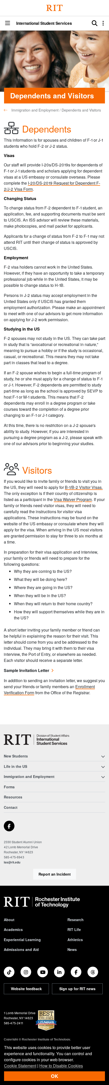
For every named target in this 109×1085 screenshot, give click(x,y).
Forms (9, 786)
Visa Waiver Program (73, 499)
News (72, 949)
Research (75, 919)
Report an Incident (55, 874)
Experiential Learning (22, 939)
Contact (10, 807)
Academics (13, 929)
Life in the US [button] (15, 766)
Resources (13, 796)
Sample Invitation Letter (26, 670)
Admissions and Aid (21, 949)
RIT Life (74, 929)
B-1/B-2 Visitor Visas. (84, 487)
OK (54, 1076)
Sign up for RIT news (77, 988)
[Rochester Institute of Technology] (54, 8)
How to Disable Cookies (61, 1066)
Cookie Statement (20, 1066)
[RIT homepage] (42, 902)
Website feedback (26, 988)
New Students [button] (16, 755)
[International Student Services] (36, 739)
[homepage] (7, 110)
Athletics (75, 939)
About (9, 919)
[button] (7, 23)
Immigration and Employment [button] (29, 776)
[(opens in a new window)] (9, 826)
